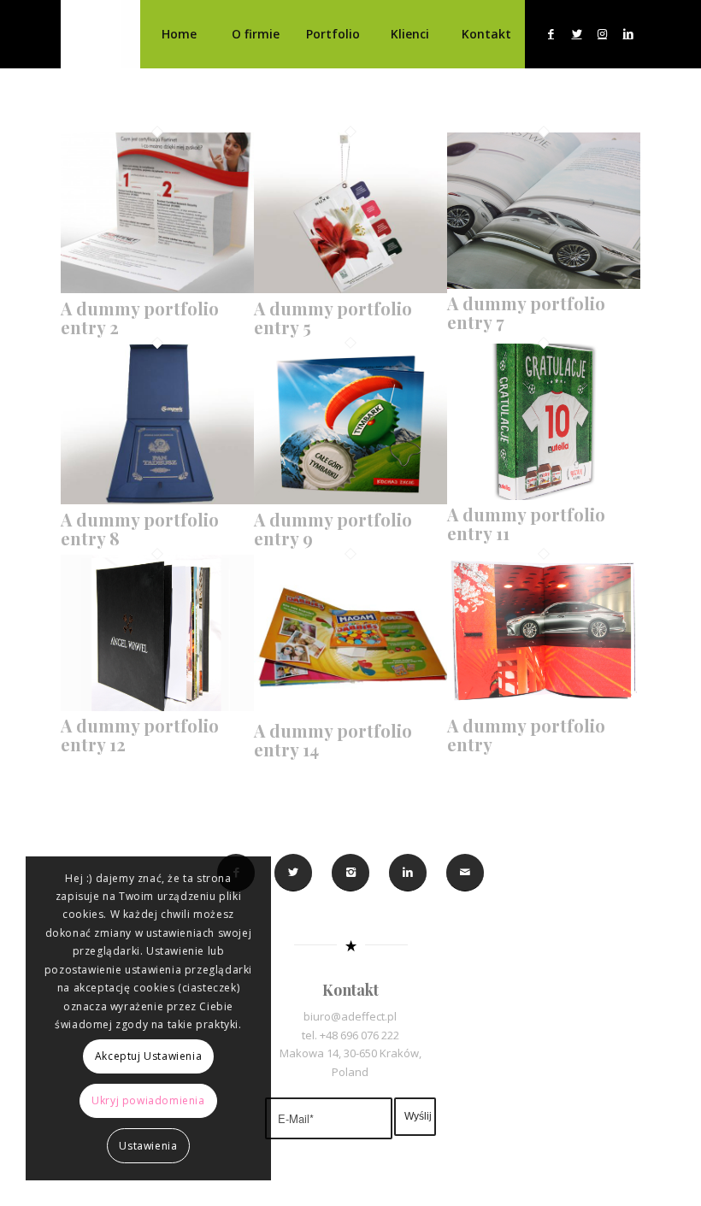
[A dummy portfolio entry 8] (157, 500)
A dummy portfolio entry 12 (140, 735)
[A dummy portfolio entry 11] (543, 495)
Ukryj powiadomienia (147, 1100)
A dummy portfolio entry (526, 735)
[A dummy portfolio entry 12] (157, 707)
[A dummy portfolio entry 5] (350, 289)
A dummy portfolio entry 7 (526, 312)
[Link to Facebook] (551, 33)
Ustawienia (148, 1145)
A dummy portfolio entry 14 (333, 740)
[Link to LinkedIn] (628, 33)
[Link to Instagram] (603, 33)
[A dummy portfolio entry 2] (157, 289)
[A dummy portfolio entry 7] (543, 284)
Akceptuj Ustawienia (148, 1056)
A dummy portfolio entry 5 (333, 317)
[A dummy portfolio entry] (543, 707)
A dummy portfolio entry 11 (526, 523)
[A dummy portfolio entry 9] (350, 500)
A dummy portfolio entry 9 (333, 529)
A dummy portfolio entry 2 (140, 317)
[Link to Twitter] (577, 33)
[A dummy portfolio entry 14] (350, 711)
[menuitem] (178, 34)
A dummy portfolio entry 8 (140, 529)
